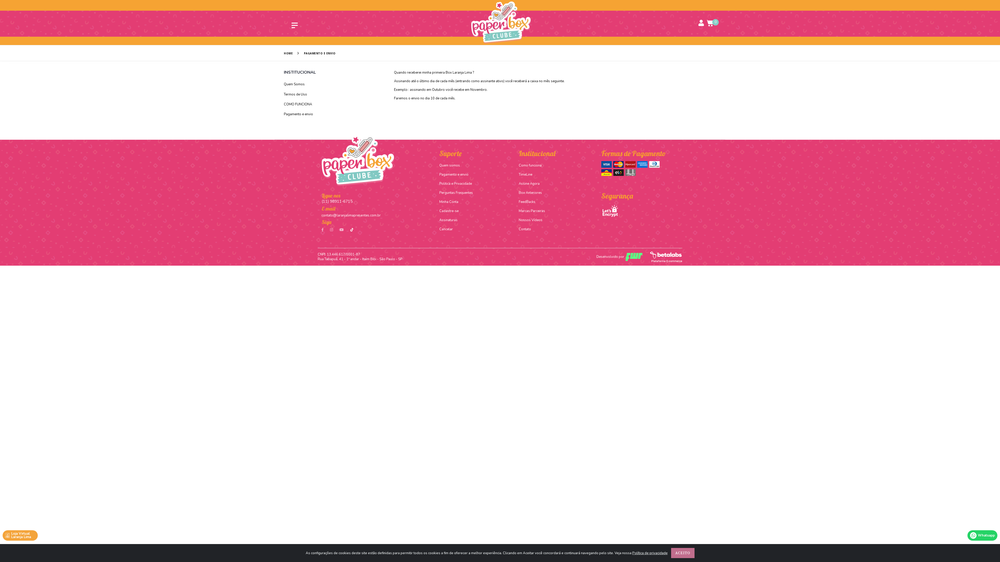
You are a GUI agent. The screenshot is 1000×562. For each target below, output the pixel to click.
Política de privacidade (650, 553)
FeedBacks (527, 202)
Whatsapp (986, 535)
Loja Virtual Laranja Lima (21, 535)
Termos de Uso (295, 94)
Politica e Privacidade (455, 183)
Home (288, 53)
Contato (525, 229)
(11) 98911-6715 (337, 201)
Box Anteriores (530, 192)
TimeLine (525, 174)
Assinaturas (448, 220)
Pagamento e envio (298, 114)
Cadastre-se (449, 211)
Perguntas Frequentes (456, 192)
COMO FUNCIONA (298, 104)
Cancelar (446, 229)
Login (701, 22)
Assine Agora (529, 183)
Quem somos (449, 165)
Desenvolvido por (610, 256)
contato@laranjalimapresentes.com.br (351, 215)
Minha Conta (448, 202)
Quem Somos (294, 84)
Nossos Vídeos (530, 220)
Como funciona (530, 165)
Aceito (682, 553)
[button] (710, 23)
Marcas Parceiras (532, 211)
